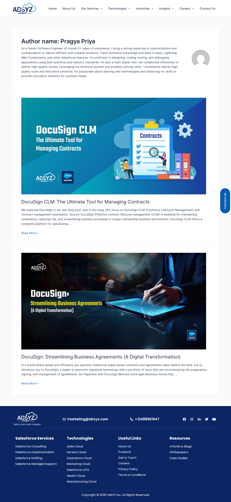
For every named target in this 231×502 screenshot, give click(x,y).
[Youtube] (214, 419)
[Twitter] (206, 419)
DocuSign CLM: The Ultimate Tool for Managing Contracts (85, 201)
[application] (100, 8)
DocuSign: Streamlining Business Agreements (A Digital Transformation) (100, 357)
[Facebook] (184, 419)
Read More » (30, 233)
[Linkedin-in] (199, 419)
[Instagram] (192, 419)
